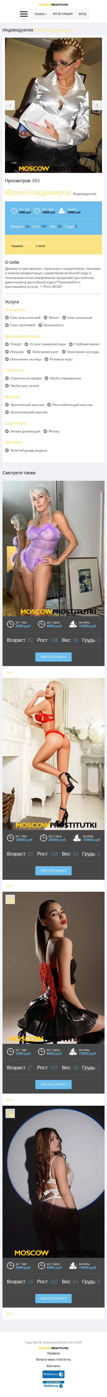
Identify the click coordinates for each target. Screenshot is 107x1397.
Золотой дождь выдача (28, 450)
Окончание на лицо (26, 359)
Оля (9, 1099)
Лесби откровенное (65, 378)
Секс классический (25, 318)
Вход (82, 14)
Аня (9, 672)
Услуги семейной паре (48, 344)
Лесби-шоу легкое (24, 386)
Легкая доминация (25, 431)
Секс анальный (79, 318)
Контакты (53, 1366)
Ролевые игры (61, 359)
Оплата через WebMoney (53, 1359)
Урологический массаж (28, 412)
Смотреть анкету (53, 657)
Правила (53, 1353)
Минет (54, 318)
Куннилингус (54, 325)
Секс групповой (22, 325)
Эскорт (15, 344)
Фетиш (54, 431)
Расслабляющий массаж (72, 405)
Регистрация (63, 14)
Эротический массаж (27, 405)
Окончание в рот (45, 352)
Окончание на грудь (83, 352)
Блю (9, 886)
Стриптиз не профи (26, 378)
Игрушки (17, 352)
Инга (10, 1314)
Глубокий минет (87, 344)
